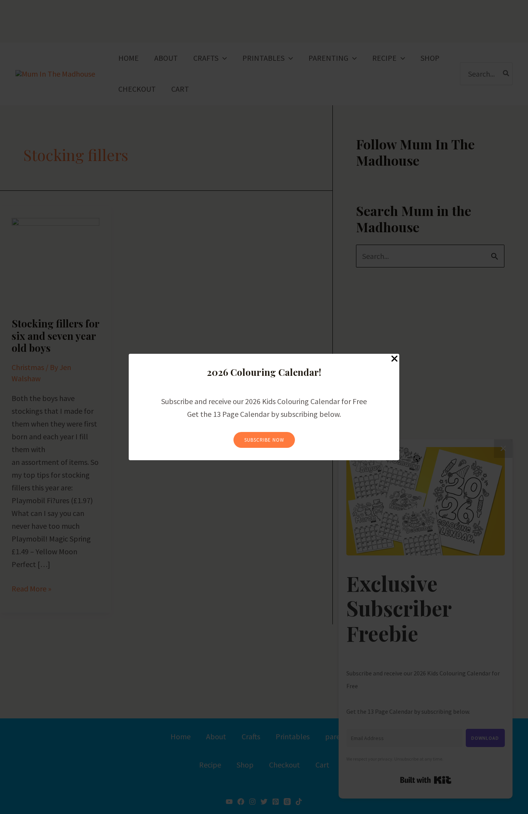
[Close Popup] (394, 359)
